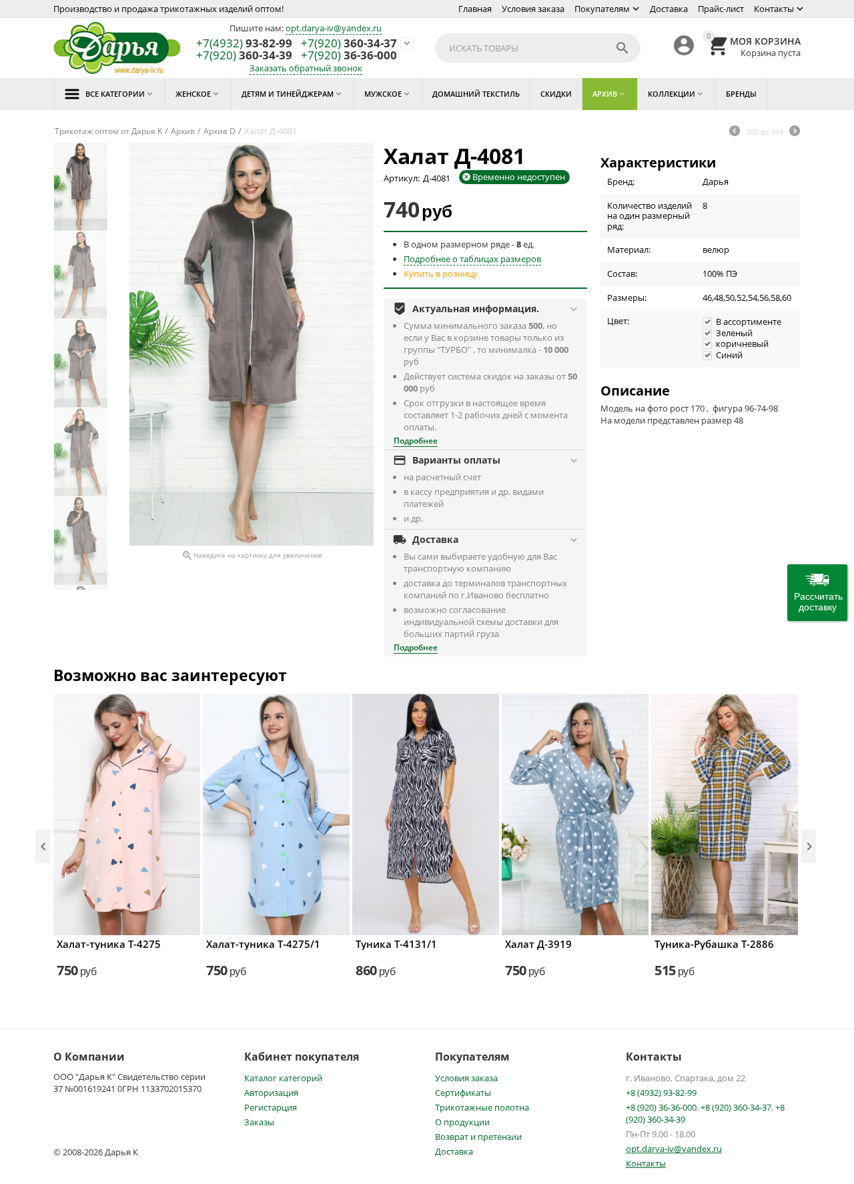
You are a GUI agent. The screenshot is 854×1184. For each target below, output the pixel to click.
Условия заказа (533, 9)
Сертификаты (463, 1093)
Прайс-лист (721, 9)
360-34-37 (349, 43)
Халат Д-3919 (538, 944)
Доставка (669, 9)
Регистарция (270, 1107)
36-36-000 (349, 55)
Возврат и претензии (478, 1137)
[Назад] (735, 132)
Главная (475, 9)
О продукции (462, 1122)
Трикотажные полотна (482, 1107)
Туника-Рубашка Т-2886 (714, 944)
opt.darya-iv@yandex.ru (334, 28)
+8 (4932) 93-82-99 (661, 1093)
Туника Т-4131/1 (396, 944)
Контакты (774, 9)
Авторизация (271, 1093)
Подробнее (416, 440)
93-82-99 (244, 43)
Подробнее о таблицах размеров (472, 259)
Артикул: (402, 178)
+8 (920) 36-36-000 (661, 1107)
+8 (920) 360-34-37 (736, 1107)
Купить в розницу (441, 273)
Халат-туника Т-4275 (109, 944)
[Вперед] (795, 132)
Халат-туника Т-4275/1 (263, 944)
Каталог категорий (283, 1078)
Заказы (259, 1122)
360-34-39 (244, 55)
